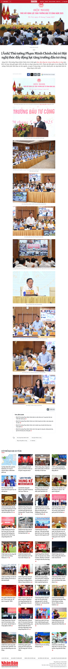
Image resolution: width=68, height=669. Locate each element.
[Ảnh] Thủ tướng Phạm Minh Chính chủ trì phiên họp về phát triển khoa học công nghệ (33, 426)
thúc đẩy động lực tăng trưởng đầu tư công (50, 62)
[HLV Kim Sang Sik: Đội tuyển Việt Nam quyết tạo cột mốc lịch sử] (8, 480)
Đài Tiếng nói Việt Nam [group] (20, 658)
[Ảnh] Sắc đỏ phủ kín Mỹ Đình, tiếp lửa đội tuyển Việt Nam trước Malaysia (25, 555)
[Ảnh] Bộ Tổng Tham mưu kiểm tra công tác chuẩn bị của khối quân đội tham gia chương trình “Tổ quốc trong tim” (25, 510)
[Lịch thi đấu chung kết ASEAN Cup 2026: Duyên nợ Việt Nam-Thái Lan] (25, 480)
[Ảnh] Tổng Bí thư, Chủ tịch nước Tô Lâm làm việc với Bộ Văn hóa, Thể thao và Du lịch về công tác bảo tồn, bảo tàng (42, 556)
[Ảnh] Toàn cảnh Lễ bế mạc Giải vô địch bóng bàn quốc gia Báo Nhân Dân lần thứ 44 (42, 622)
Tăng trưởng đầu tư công (22, 440)
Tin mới (46, 1)
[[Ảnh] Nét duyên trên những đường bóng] (42, 637)
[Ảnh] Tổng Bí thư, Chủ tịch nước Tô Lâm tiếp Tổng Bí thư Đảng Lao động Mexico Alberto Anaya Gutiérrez (25, 579)
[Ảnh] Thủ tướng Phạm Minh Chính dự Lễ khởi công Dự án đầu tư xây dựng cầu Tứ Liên (34, 422)
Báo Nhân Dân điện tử (34, 1)
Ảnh (34, 50)
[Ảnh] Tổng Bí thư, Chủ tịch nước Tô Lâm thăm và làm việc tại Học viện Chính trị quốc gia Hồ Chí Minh (59, 509)
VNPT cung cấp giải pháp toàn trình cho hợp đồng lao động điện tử (59, 468)
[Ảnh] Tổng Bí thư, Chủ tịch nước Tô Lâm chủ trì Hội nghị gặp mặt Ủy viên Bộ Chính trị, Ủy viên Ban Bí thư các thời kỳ (42, 601)
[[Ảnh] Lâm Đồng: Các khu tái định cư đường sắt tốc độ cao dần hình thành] (8, 569)
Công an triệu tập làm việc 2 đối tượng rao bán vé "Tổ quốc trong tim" (59, 489)
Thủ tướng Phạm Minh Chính (23, 437)
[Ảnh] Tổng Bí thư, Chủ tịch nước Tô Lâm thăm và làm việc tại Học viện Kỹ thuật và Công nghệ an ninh (8, 623)
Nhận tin (58, 1)
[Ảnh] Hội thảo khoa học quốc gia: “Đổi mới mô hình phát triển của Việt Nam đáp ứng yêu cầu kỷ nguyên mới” (42, 532)
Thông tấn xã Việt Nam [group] (6, 658)
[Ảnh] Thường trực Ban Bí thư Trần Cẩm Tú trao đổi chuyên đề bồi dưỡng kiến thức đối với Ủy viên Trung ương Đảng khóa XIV (8, 533)
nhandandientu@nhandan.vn (60, 666)
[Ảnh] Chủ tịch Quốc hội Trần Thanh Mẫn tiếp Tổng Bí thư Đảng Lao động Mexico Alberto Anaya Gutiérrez (59, 601)
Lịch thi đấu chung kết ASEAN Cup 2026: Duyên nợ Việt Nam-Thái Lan (25, 489)
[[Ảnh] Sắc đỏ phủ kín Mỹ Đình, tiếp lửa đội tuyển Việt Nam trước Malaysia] (25, 547)
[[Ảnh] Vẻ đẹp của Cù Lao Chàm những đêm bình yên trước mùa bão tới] (59, 547)
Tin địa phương (52, 1)
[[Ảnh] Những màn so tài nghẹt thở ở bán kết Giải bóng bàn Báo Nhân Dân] (59, 613)
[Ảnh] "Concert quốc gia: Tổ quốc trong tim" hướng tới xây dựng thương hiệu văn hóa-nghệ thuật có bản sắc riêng (25, 601)
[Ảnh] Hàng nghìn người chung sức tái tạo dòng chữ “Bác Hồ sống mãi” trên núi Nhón (25, 647)
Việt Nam (33, 440)
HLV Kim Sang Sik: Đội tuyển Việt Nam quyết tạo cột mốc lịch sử (8, 489)
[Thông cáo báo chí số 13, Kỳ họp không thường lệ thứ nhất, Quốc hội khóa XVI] (42, 480)
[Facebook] (28, 74)
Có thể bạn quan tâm (11, 451)
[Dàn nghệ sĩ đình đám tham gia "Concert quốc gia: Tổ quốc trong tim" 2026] (8, 590)
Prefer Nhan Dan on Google (49, 74)
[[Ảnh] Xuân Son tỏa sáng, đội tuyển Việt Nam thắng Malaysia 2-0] (8, 547)
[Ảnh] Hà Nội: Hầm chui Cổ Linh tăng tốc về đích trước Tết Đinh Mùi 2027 (25, 531)
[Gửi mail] (35, 74)
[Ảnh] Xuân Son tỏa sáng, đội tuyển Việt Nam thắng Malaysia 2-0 (8, 555)
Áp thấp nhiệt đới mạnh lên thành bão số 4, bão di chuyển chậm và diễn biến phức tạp (8, 469)
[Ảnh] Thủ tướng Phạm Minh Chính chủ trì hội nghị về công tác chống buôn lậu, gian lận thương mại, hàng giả (34, 429)
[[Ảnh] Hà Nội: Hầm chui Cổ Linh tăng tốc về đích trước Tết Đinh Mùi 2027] (25, 522)
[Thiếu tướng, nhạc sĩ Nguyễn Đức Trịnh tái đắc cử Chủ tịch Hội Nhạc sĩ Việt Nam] (42, 459)
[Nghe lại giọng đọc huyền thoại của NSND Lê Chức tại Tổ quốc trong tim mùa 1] (25, 459)
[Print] (38, 74)
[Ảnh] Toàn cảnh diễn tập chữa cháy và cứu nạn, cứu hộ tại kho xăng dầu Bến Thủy (59, 646)
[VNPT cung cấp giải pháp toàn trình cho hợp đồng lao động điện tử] (59, 459)
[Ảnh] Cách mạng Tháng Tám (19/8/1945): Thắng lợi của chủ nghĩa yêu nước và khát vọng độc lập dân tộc (42, 579)
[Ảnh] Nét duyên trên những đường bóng (42, 645)
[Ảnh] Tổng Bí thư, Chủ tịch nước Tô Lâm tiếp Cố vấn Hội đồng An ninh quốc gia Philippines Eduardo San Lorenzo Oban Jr (42, 510)
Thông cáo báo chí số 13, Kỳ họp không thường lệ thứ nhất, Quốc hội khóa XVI (42, 489)
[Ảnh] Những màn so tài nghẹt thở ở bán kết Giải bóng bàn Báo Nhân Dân (58, 622)
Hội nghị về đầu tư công (36, 437)
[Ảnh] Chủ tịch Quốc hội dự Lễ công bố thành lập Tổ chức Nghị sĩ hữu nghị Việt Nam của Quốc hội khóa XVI (8, 509)
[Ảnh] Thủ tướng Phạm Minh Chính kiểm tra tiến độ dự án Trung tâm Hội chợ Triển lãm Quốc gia (34, 418)
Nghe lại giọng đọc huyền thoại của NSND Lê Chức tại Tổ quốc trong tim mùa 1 (25, 468)
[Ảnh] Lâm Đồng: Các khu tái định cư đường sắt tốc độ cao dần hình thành (8, 578)
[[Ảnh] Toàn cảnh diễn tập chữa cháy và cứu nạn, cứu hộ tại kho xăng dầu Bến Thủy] (59, 637)
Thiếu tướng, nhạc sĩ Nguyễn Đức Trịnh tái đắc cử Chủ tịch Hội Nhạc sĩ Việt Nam (42, 468)
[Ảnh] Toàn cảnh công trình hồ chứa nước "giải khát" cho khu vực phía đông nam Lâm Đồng (8, 647)
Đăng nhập (65, 1)
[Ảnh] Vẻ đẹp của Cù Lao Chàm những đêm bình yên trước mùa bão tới (59, 555)
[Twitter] (31, 74)
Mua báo (42, 1)
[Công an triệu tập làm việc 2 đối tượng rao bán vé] (59, 480)
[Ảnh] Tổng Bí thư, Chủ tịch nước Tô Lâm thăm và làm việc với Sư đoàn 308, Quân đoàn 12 (59, 579)
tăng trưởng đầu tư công (45, 104)
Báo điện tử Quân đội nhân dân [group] (36, 658)
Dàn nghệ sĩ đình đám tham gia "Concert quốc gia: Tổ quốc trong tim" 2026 (8, 599)
